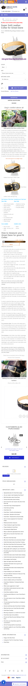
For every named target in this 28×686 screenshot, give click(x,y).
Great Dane (6, 642)
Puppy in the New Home (9, 637)
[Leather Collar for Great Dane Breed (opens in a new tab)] (12, 186)
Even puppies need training (10, 559)
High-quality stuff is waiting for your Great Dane (14, 548)
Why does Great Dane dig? (10, 537)
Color (3, 64)
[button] (25, 15)
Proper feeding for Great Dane (11, 527)
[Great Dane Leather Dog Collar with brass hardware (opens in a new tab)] (14, 368)
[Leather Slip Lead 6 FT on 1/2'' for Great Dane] (14, 440)
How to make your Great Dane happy (12, 577)
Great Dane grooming (9, 507)
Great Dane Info (7, 510)
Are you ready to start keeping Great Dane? (14, 495)
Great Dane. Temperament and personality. (13, 516)
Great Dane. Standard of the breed (12, 514)
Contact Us (16, 11)
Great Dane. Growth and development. (12, 512)
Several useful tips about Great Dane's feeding (14, 606)
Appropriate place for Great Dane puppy (13, 492)
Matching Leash (5, 76)
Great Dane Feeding (8, 610)
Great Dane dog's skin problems (11, 614)
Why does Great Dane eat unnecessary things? (14, 539)
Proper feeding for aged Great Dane (12, 525)
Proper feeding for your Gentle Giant (12, 571)
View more (6, 475)
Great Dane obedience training (11, 592)
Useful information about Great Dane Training (14, 542)
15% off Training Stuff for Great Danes (12, 624)
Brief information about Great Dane (12, 497)
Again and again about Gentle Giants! (12, 561)
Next (26, 447)
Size (2, 70)
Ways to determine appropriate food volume (14, 531)
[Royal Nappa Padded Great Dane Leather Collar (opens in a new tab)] (12, 168)
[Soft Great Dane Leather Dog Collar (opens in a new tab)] (14, 118)
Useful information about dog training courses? (14, 557)
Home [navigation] (3, 19)
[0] (24, 10)
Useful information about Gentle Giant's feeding (14, 554)
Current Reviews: (5, 91)
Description (14, 97)
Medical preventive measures (10, 522)
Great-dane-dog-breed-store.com (18, 675)
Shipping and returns (14, 100)
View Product (15, 457)
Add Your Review (14, 91)
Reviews (14, 103)
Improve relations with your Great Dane (13, 579)
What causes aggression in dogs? (11, 586)
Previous (1, 447)
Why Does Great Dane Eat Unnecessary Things (14, 544)
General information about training (11, 499)
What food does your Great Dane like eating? (14, 608)
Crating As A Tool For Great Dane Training (13, 640)
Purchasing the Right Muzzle (10, 529)
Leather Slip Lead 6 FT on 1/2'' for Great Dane (14, 449)
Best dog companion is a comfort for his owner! (14, 612)
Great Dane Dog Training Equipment (12, 505)
